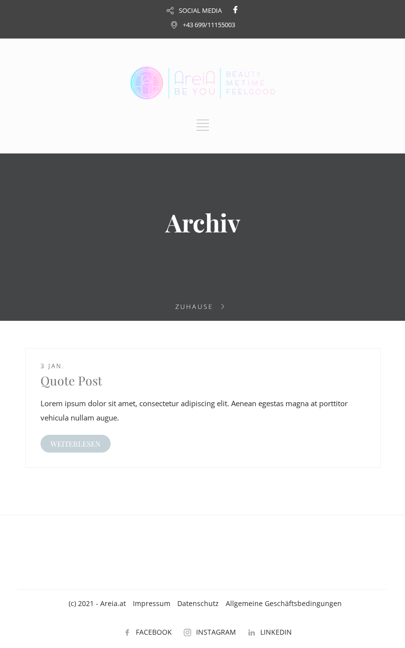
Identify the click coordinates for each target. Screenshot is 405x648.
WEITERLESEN (75, 444)
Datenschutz (198, 603)
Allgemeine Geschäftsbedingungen (284, 603)
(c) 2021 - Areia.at (97, 603)
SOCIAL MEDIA (200, 10)
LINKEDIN (276, 632)
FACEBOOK (154, 632)
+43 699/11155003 (209, 24)
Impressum (151, 603)
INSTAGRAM (216, 632)
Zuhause (194, 306)
